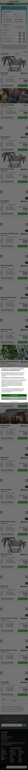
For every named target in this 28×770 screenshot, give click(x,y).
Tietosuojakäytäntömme (14, 401)
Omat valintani (14, 398)
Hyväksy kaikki (14, 395)
